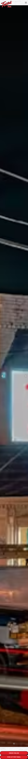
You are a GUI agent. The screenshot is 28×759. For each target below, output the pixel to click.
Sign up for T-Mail (14, 757)
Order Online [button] (14, 753)
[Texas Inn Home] (6, 4)
